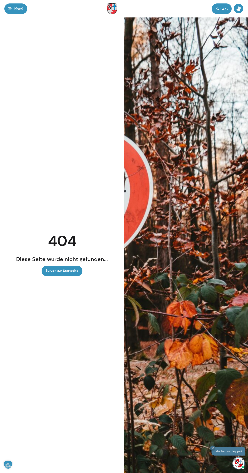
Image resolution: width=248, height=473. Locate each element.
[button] (8, 465)
